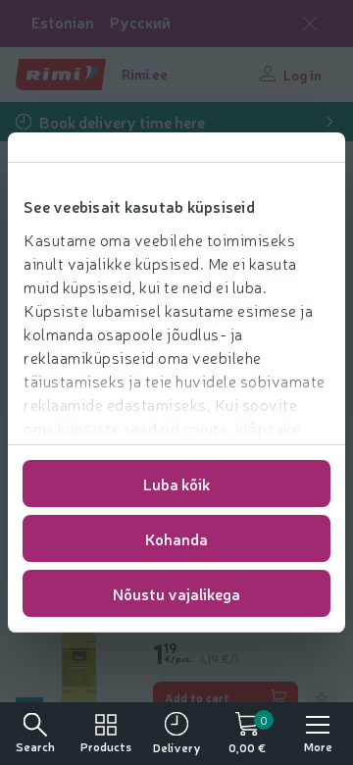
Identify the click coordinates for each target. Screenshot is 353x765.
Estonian (62, 22)
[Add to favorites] (321, 697)
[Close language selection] (310, 23)
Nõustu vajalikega (176, 593)
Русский (140, 22)
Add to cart (197, 697)
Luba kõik (176, 483)
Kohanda (176, 538)
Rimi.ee (145, 73)
